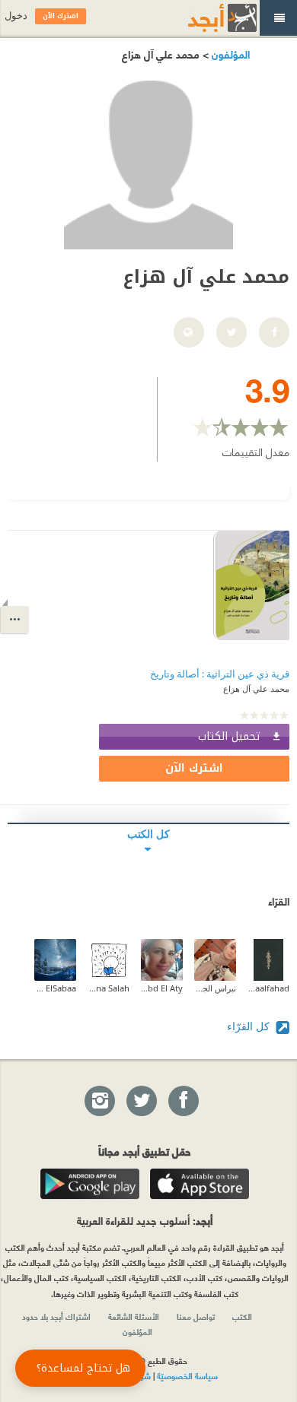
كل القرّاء (250, 1026)
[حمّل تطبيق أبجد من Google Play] (90, 1184)
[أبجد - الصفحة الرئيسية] (203, 18)
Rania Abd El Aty (162, 988)
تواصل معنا (196, 1316)
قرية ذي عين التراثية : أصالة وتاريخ (219, 674)
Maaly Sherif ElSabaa (55, 988)
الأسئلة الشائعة (133, 1316)
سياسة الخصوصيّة (187, 1375)
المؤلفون (229, 53)
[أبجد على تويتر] (141, 1102)
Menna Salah (108, 988)
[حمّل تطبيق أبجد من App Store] (199, 1184)
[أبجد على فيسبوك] (183, 1102)
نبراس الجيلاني (215, 988)
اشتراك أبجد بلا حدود (56, 1316)
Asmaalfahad (268, 988)
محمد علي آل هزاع (256, 688)
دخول (16, 15)
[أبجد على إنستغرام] (99, 1102)
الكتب (242, 1316)
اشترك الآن (194, 768)
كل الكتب (148, 833)
